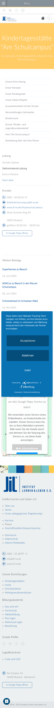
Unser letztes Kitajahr (16, 100)
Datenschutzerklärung (32, 392)
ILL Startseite (8, 56)
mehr (27, 370)
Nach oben (8, 180)
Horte (8, 585)
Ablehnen (28, 355)
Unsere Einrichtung (15, 82)
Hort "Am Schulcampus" (17, 134)
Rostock (42, 56)
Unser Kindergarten (15, 94)
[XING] (4, 644)
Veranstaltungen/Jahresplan (19, 112)
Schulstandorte (13, 589)
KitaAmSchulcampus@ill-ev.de (22, 202)
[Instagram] (22, 644)
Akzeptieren (27, 340)
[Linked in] (16, 644)
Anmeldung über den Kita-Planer (22, 140)
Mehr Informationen (27, 448)
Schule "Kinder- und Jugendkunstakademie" (17, 126)
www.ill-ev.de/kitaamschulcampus (24, 207)
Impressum (18, 392)
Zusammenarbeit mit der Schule (21, 106)
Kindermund (11, 118)
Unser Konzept (13, 88)
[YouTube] (10, 644)
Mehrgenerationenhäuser (18, 592)
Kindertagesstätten (26, 56)
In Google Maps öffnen (17, 233)
